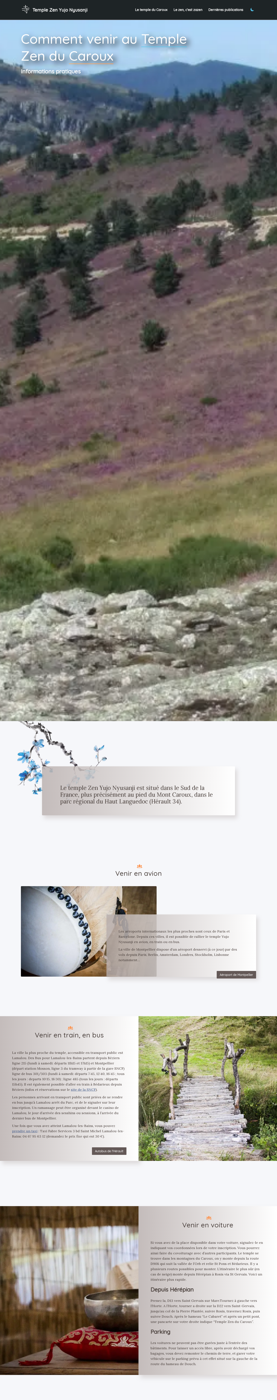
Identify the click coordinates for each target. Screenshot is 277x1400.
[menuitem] (54, 10)
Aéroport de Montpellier (236, 975)
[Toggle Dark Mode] (252, 9)
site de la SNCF (83, 1089)
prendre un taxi (24, 1131)
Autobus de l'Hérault (109, 1151)
